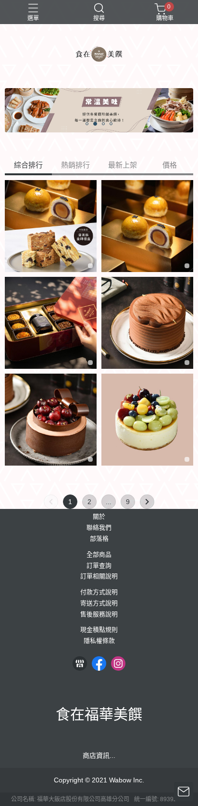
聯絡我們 (99, 528)
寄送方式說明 (99, 603)
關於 (99, 517)
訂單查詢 (99, 566)
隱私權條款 (99, 641)
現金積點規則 (99, 630)
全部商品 (99, 555)
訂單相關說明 (99, 576)
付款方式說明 (99, 592)
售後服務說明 (99, 614)
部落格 (99, 539)
